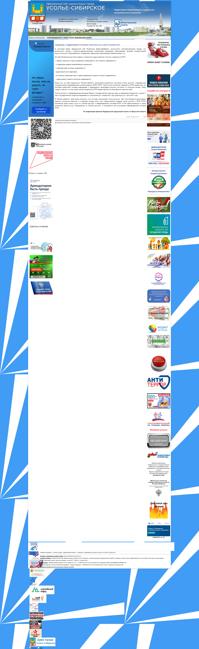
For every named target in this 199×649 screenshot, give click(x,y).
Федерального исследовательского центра (158, 469)
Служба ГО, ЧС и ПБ (94, 26)
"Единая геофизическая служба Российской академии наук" (159, 472)
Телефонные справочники (68, 19)
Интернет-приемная (65, 21)
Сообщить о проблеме (41, 110)
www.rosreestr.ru (102, 49)
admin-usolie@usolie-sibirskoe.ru (116, 562)
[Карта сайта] (165, 38)
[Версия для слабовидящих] (168, 38)
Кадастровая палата (69, 552)
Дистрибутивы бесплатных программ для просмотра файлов (73, 122)
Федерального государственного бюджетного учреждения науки (158, 465)
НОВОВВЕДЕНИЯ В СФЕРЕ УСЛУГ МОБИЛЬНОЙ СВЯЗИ (69, 38)
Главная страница (45, 552)
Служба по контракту (158, 90)
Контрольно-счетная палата (97, 21)
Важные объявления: (37, 38)
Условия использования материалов (65, 120)
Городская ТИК (92, 19)
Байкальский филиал (159, 463)
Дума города (91, 24)
